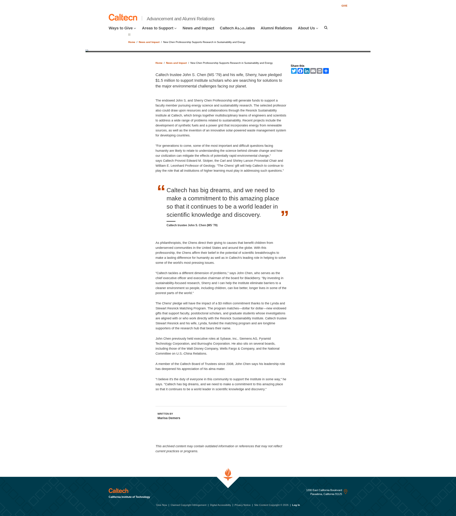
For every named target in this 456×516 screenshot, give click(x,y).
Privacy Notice (243, 505)
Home (159, 62)
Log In (296, 505)
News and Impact (176, 62)
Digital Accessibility (220, 505)
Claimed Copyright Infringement (188, 505)
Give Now (161, 505)
